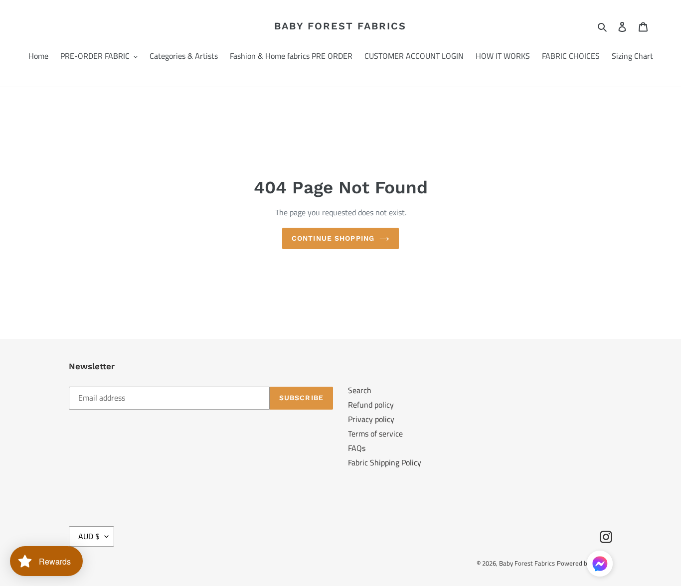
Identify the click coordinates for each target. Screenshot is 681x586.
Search (359, 390)
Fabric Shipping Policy (384, 462)
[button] (600, 565)
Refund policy (371, 405)
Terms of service (375, 434)
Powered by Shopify (584, 563)
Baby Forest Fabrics (340, 26)
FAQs (356, 448)
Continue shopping (333, 238)
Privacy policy (371, 419)
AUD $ (89, 536)
